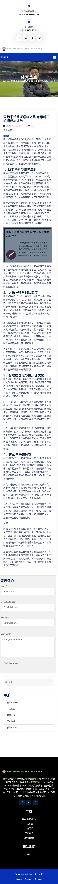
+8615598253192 (29, 30)
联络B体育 (12, 727)
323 (33, 125)
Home (6, 81)
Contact (38, 879)
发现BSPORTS (14, 702)
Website (5, 618)
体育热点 (11, 708)
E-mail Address (8, 602)
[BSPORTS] (29, 48)
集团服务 (11, 721)
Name (4, 586)
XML (29, 854)
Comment (6, 634)
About (19, 879)
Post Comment (11, 663)
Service (28, 879)
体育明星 (11, 715)
